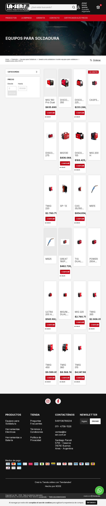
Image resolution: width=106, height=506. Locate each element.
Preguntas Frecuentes (36, 422)
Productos (11, 18)
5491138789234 (63, 420)
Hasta (20, 84)
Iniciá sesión (85, 6)
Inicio (7, 59)
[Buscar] (73, 7)
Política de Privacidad (35, 439)
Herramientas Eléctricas (12, 430)
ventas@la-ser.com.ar (61, 433)
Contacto (54, 18)
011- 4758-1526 (63, 426)
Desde (10, 84)
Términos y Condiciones (36, 430)
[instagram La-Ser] (48, 401)
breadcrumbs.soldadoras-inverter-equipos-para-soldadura (58, 59)
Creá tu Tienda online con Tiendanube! (53, 482)
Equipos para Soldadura (28, 59)
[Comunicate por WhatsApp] (99, 490)
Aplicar (12, 93)
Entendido (91, 502)
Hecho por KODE (53, 486)
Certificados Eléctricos (76, 18)
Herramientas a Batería (13, 439)
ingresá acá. (43, 497)
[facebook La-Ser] (58, 401)
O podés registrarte (86, 10)
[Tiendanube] (92, 496)
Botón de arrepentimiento (57, 497)
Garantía (40, 18)
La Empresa (26, 18)
